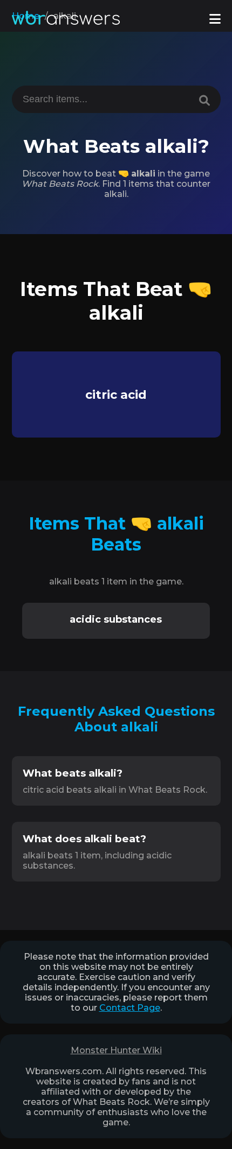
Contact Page (129, 1008)
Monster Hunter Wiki (116, 1050)
